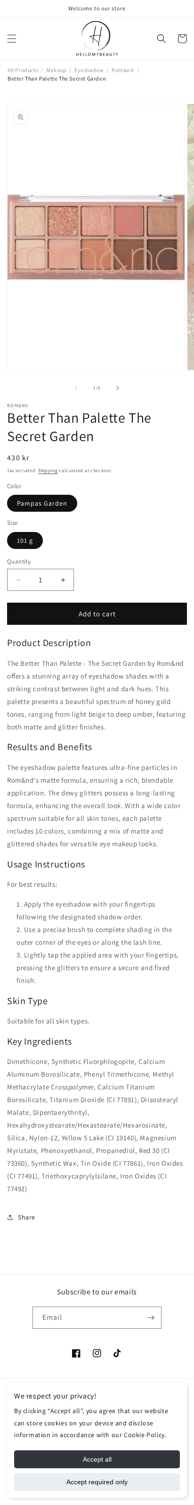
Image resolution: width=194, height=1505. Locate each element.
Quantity (19, 561)
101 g (25, 540)
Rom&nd (123, 70)
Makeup (56, 70)
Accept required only (97, 1482)
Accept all (97, 1459)
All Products (23, 70)
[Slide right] (117, 387)
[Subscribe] (150, 1318)
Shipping (48, 470)
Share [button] (26, 1217)
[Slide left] (76, 387)
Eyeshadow (89, 70)
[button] (11, 38)
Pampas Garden (42, 503)
